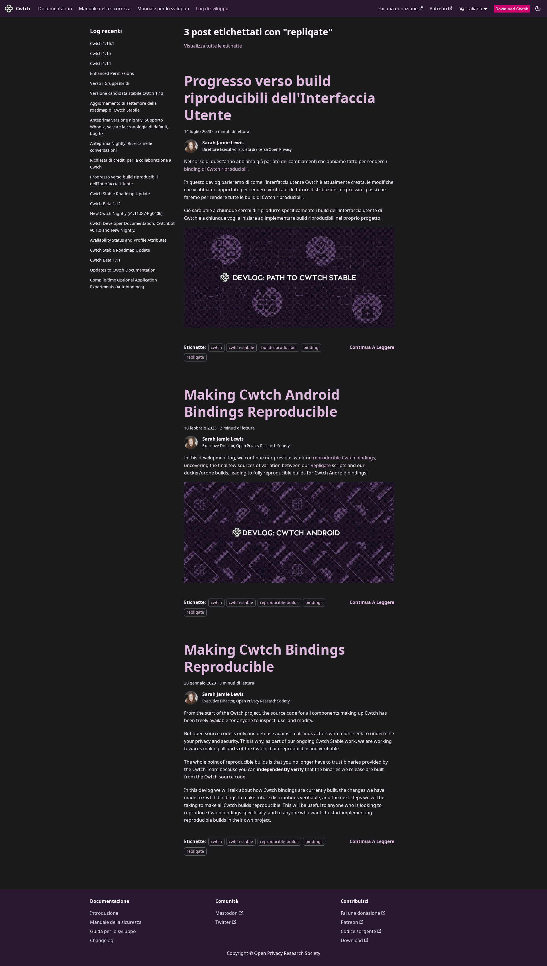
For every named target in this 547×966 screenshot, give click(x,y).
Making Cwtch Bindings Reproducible (264, 658)
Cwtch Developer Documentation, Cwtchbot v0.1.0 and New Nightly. (132, 227)
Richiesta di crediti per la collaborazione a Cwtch (130, 163)
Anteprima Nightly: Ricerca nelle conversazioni (121, 147)
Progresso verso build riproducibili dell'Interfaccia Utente (124, 180)
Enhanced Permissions (112, 73)
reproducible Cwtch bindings (344, 458)
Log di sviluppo (212, 8)
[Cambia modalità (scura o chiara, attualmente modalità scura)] (537, 8)
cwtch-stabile (241, 347)
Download (352, 940)
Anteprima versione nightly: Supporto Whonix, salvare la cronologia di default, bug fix (129, 126)
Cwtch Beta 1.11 (105, 260)
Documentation (55, 8)
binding (311, 347)
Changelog (101, 940)
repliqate (195, 357)
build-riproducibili (279, 347)
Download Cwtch (511, 9)
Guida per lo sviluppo (113, 931)
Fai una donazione (398, 8)
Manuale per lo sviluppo (163, 8)
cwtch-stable (241, 602)
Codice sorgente (358, 931)
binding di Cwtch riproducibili (216, 169)
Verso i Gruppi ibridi (109, 83)
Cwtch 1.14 (100, 63)
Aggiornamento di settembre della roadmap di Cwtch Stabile (123, 106)
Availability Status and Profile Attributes (128, 240)
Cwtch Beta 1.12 (105, 203)
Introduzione (104, 913)
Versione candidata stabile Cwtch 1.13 (126, 93)
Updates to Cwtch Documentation (123, 270)
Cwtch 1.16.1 (102, 43)
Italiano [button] (474, 8)
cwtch (216, 347)
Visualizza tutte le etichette (213, 46)
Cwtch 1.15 (100, 53)
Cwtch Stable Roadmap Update (120, 193)
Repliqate (321, 465)
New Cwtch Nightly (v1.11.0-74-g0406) (126, 213)
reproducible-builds (279, 602)
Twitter (223, 922)
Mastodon (226, 913)
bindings (314, 602)
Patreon (438, 8)
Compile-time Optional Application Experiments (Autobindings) (123, 283)
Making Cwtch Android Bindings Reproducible (262, 403)
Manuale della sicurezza (104, 8)
